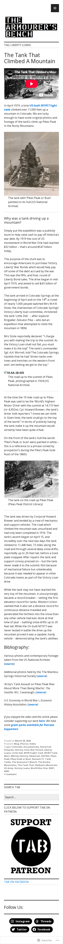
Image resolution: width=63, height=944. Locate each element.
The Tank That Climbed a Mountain (37, 765)
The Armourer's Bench (24, 762)
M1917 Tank (50, 752)
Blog (16, 743)
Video (33, 743)
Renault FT (38, 758)
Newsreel (34, 755)
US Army (8, 768)
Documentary (31, 746)
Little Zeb (17, 752)
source (9, 664)
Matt (7, 755)
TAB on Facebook (16, 882)
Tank (48, 758)
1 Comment (10, 774)
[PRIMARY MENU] (55, 8)
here (42, 721)
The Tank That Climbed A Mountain (29, 58)
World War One (39, 768)
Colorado (17, 746)
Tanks (7, 762)
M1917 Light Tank (33, 752)
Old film (45, 755)
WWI (6, 771)
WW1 (51, 768)
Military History (19, 755)
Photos (24, 743)
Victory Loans (22, 768)
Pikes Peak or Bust (20, 758)
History (19, 749)
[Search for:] (31, 797)
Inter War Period (33, 749)
